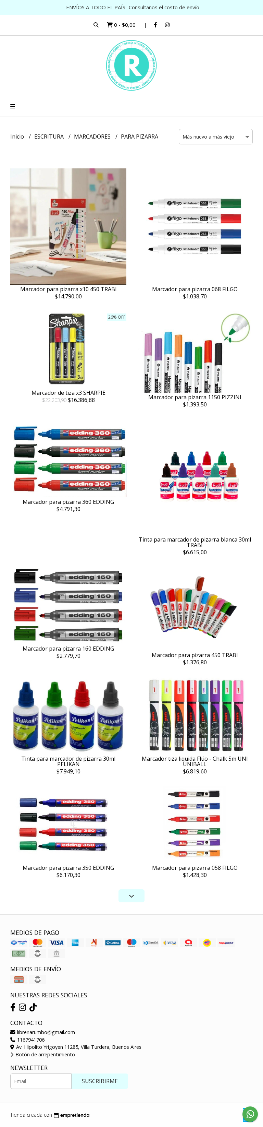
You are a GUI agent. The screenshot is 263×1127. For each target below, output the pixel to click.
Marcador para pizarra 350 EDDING (68, 867)
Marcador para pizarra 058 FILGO (195, 867)
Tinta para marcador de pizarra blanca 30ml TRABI (195, 542)
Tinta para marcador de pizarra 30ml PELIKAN (68, 761)
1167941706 (30, 1039)
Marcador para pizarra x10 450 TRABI (68, 289)
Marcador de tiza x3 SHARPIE (68, 392)
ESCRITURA (49, 136)
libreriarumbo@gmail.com (45, 1032)
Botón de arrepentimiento (44, 1054)
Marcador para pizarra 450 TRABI (195, 655)
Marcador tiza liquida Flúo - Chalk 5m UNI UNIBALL (195, 761)
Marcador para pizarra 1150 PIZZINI (194, 397)
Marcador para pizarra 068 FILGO (195, 289)
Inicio (17, 136)
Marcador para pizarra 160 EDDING (68, 648)
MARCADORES (93, 136)
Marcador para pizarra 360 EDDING (68, 502)
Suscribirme (100, 1081)
